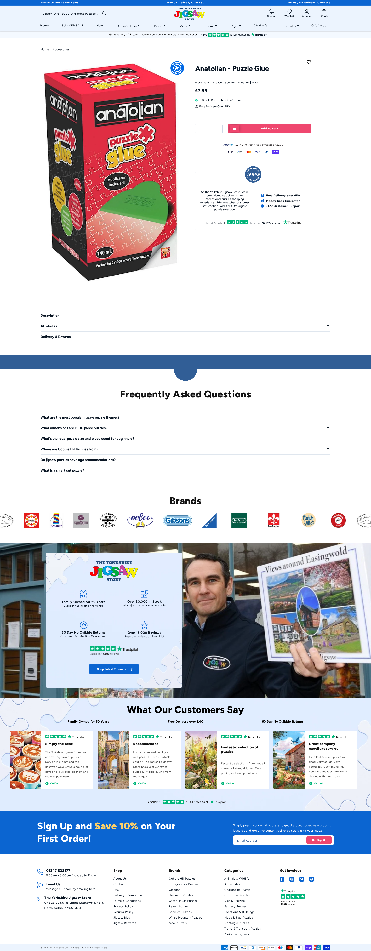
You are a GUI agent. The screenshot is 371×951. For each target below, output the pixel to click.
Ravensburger (178, 906)
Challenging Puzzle (237, 889)
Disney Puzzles (234, 901)
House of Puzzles (181, 895)
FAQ (116, 889)
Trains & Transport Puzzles (242, 928)
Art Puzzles (232, 884)
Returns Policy (123, 912)
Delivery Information (127, 895)
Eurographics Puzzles (183, 884)
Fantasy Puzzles (235, 906)
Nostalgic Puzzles (236, 923)
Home (45, 49)
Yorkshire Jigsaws (236, 934)
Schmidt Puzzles (180, 912)
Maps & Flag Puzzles (238, 917)
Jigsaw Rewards (124, 923)
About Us (120, 878)
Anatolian (216, 82)
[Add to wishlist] (308, 62)
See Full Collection (237, 82)
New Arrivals (178, 923)
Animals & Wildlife (236, 878)
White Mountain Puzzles (185, 917)
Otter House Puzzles (183, 901)
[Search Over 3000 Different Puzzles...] (103, 12)
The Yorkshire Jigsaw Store (64, 948)
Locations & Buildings (239, 912)
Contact (119, 884)
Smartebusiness (98, 948)
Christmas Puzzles (237, 895)
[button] (127, 25)
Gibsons (174, 889)
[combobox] (74, 14)
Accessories (61, 49)
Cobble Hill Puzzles (182, 878)
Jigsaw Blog (121, 917)
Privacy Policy (123, 906)
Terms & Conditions (127, 901)
